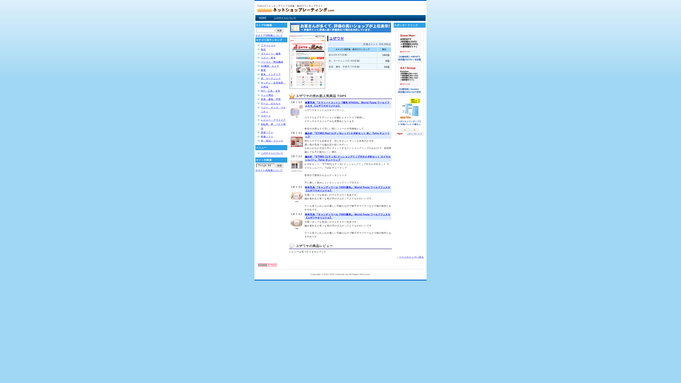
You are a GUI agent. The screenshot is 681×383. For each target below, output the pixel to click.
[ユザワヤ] (307, 88)
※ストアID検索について (269, 35)
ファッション (268, 45)
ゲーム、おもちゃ (271, 103)
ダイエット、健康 (271, 53)
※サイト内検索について (269, 170)
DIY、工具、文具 (270, 91)
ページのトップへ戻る (411, 257)
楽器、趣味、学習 (271, 99)
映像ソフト (267, 136)
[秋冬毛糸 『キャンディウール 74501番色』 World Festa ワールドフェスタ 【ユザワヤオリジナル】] (296, 201)
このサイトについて (285, 17)
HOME (263, 17)
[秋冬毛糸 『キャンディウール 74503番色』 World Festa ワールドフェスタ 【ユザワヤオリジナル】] (296, 228)
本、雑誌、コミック (272, 140)
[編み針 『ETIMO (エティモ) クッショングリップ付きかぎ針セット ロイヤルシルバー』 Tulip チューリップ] (296, 171)
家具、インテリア (271, 74)
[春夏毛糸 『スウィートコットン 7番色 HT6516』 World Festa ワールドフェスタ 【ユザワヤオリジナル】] (296, 117)
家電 (263, 70)
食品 (263, 49)
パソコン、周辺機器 (272, 62)
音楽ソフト (267, 132)
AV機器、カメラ (270, 66)
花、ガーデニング (271, 78)
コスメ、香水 (268, 57)
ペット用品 (267, 95)
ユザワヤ (336, 38)
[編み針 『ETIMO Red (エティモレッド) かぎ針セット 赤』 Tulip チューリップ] (296, 147)
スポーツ (266, 116)
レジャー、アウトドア (273, 120)
